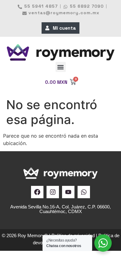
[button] (61, 67)
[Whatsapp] (84, 192)
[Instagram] (53, 192)
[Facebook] (37, 192)
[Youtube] (68, 192)
